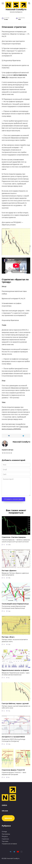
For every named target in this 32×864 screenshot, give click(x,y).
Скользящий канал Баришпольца (15, 604)
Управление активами (9, 844)
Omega (4, 831)
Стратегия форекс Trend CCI (13, 770)
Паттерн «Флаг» (8, 637)
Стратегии (5, 839)
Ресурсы (5, 836)
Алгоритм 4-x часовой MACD (13, 737)
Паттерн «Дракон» (9, 570)
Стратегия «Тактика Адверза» (14, 537)
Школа (8, 818)
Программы (6, 834)
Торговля (5, 841)
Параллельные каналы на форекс (15, 670)
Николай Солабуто (16, 9)
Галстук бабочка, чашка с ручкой (15, 703)
